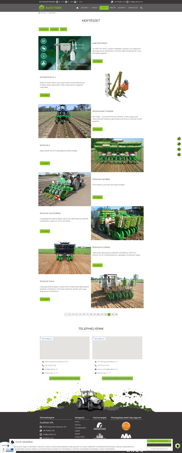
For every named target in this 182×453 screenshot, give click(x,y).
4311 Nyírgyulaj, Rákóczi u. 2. (107, 362)
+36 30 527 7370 (103, 365)
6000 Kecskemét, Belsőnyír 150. (56, 362)
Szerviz (104, 8)
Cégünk (84, 8)
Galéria (121, 8)
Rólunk (78, 425)
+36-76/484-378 (120, 2)
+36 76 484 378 (50, 365)
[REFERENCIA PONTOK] (179, 154)
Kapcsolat (133, 8)
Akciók (113, 8)
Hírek (77, 422)
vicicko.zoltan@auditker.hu (107, 369)
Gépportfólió (80, 437)
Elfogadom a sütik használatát (159, 441)
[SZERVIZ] (179, 144)
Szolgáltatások (80, 428)
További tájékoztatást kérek (159, 449)
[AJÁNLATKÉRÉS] (179, 138)
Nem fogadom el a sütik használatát (159, 445)
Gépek (94, 8)
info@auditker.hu (136, 2)
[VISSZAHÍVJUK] (179, 149)
